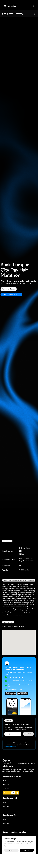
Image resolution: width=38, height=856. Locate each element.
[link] (10, 6)
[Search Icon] (34, 14)
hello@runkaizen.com (10, 746)
